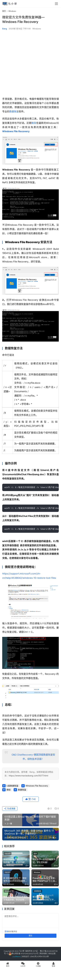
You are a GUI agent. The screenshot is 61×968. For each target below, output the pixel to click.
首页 (4, 11)
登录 (6, 931)
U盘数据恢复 (12, 785)
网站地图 (43, 953)
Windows (36, 28)
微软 (33, 122)
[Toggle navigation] (56, 3)
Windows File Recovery (15, 131)
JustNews (16, 956)
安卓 (35, 853)
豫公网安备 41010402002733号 (25, 953)
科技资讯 (8, 853)
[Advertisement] (30, 63)
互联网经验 (37, 891)
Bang (4, 28)
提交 (30, 936)
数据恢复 (14, 111)
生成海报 (11, 808)
